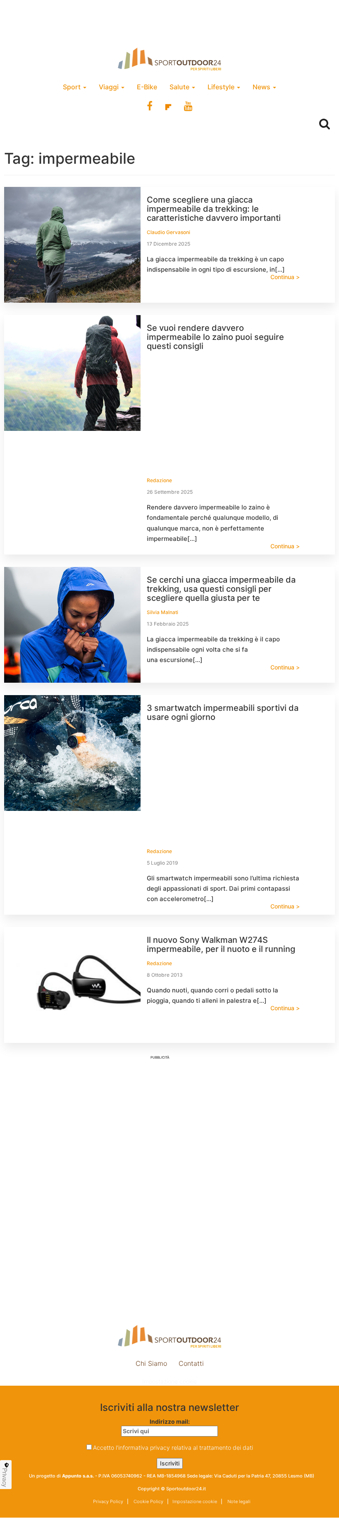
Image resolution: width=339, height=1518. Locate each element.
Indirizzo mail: (170, 1421)
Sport (72, 87)
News (262, 87)
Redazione (159, 480)
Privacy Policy (108, 1501)
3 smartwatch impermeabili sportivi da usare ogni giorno (222, 712)
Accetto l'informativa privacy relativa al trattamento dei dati (173, 1447)
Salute (180, 87)
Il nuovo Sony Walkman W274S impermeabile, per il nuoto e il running (221, 944)
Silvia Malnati (162, 612)
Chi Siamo (151, 1363)
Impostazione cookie (169, 1381)
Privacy (5, 1477)
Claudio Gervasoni (168, 232)
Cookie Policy (147, 1501)
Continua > (285, 276)
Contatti (191, 1363)
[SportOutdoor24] (169, 58)
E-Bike (147, 87)
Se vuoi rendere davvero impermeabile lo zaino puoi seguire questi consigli (215, 337)
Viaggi (109, 87)
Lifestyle (222, 87)
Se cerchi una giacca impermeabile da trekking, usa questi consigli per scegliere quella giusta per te (221, 589)
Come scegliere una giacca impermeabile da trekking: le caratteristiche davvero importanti (214, 209)
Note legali (238, 1501)
